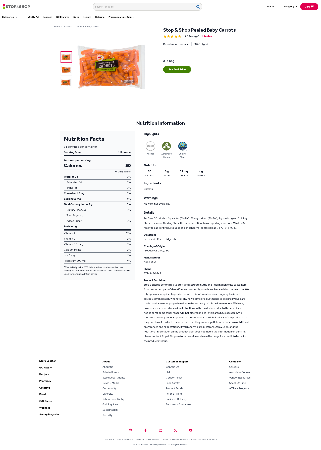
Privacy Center (152, 439)
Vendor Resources (240, 377)
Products (140, 439)
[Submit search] (198, 6)
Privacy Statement (125, 439)
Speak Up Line (237, 383)
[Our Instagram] (160, 430)
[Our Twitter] (175, 430)
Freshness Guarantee (178, 404)
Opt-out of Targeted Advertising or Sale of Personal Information (189, 439)
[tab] (66, 57)
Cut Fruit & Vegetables (87, 26)
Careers (234, 366)
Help (168, 372)
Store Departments (113, 377)
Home (57, 26)
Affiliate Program (239, 388)
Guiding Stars (110, 404)
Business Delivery (176, 399)
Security (107, 415)
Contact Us (172, 366)
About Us (107, 366)
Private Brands (111, 372)
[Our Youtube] (190, 430)
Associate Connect (240, 372)
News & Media (110, 383)
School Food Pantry (113, 399)
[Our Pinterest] (130, 430)
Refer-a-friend (174, 393)
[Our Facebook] (145, 430)
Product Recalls (175, 388)
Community (109, 388)
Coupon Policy (174, 377)
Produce (68, 26)
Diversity (107, 393)
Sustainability (110, 409)
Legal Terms (109, 439)
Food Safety (173, 383)
